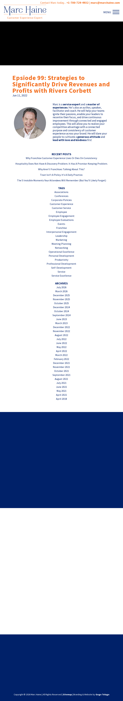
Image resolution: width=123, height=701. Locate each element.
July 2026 (61, 287)
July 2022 (61, 339)
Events (61, 223)
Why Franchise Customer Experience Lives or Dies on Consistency (61, 158)
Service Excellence (61, 275)
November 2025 (61, 299)
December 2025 (61, 295)
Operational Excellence (61, 251)
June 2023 (61, 319)
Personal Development (61, 255)
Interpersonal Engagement (61, 231)
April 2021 (61, 394)
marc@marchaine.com (82, 667)
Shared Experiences (61, 428)
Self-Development (61, 267)
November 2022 (61, 331)
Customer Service (61, 208)
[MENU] (117, 12)
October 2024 (61, 311)
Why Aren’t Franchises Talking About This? (61, 169)
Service (61, 271)
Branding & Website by (91, 694)
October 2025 (61, 303)
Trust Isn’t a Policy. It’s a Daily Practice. (61, 174)
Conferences (61, 196)
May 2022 (61, 347)
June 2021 (61, 386)
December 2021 (61, 363)
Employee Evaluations (61, 219)
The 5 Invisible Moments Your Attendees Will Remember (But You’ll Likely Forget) (61, 180)
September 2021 (61, 374)
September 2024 (61, 315)
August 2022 (61, 335)
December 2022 (61, 327)
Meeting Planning (61, 243)
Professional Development (61, 263)
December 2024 (61, 307)
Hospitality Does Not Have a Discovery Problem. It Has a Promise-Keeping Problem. (61, 163)
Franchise (61, 227)
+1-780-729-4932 (77, 2)
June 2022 (61, 343)
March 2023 (61, 323)
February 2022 (61, 359)
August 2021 (61, 378)
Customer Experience (61, 204)
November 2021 (61, 367)
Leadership (61, 235)
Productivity (61, 259)
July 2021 (61, 382)
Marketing (61, 239)
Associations (61, 192)
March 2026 (61, 291)
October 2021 (61, 370)
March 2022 (61, 355)
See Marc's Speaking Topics (61, 616)
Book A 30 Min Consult (61, 568)
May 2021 (61, 390)
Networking (61, 247)
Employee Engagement (61, 215)
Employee (61, 211)
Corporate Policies (61, 200)
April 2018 (61, 398)
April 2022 (61, 351)
